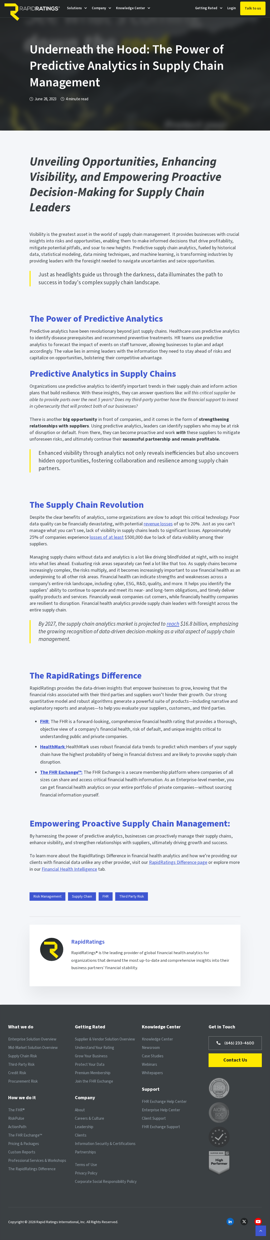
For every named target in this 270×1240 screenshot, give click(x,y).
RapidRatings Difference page (178, 862)
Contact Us (235, 1060)
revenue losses (158, 524)
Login (231, 8)
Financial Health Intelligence (69, 869)
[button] (77, 8)
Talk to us (253, 8)
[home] (33, 8)
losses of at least (107, 537)
